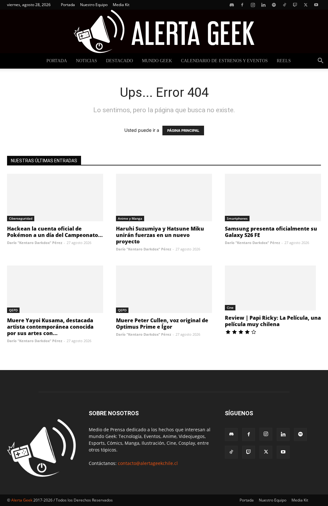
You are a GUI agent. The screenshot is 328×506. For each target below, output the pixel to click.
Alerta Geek (21, 500)
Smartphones (237, 218)
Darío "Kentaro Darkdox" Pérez (34, 242)
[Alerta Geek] (164, 31)
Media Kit (121, 4)
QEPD (13, 310)
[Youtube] (316, 5)
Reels (284, 60)
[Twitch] (295, 5)
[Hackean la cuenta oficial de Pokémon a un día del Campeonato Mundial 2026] (55, 197)
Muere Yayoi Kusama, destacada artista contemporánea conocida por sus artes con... (50, 327)
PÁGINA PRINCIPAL (183, 130)
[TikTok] (284, 5)
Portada (68, 4)
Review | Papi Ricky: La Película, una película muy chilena (273, 321)
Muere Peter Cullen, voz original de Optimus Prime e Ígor (162, 323)
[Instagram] (253, 5)
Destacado (119, 60)
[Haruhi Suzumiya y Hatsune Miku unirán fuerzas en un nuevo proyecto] (164, 197)
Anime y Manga (130, 218)
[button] (320, 61)
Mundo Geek (157, 60)
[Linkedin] (263, 5)
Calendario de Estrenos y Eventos (224, 60)
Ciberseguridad (20, 218)
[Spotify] (274, 5)
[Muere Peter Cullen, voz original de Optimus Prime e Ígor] (164, 289)
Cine (230, 307)
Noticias (86, 60)
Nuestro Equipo (94, 4)
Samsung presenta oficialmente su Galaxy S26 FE (271, 232)
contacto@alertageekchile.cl (148, 463)
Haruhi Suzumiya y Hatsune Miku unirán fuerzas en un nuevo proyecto (160, 235)
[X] (305, 5)
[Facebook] (242, 5)
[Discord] (231, 5)
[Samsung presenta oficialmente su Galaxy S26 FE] (273, 197)
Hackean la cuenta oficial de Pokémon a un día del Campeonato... (55, 232)
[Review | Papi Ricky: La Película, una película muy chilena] (273, 288)
